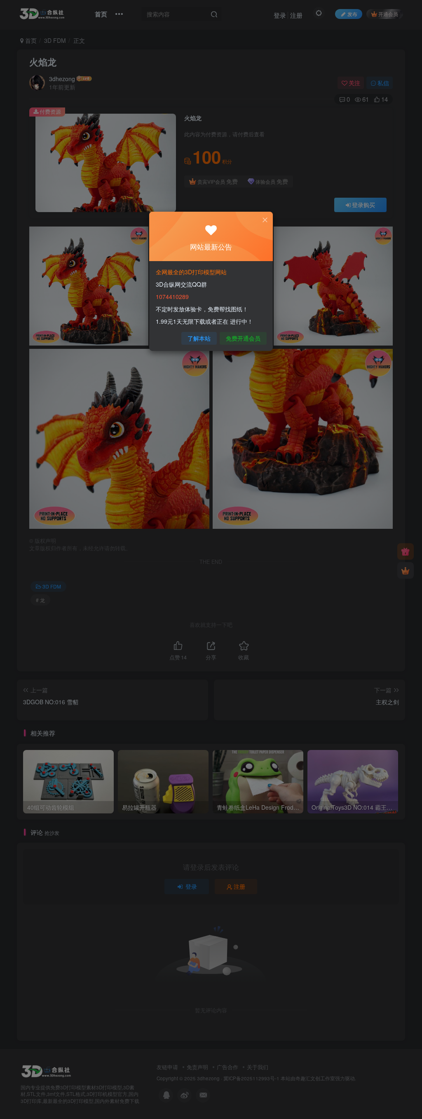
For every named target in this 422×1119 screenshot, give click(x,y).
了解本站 (199, 338)
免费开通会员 (243, 338)
